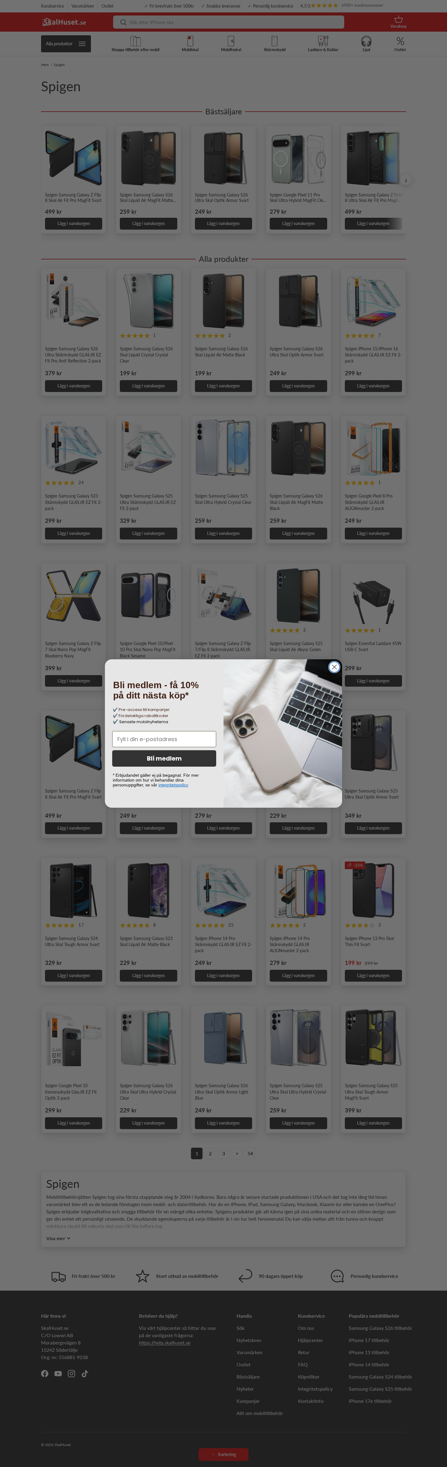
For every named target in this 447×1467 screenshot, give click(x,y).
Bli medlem (164, 758)
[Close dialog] (334, 667)
